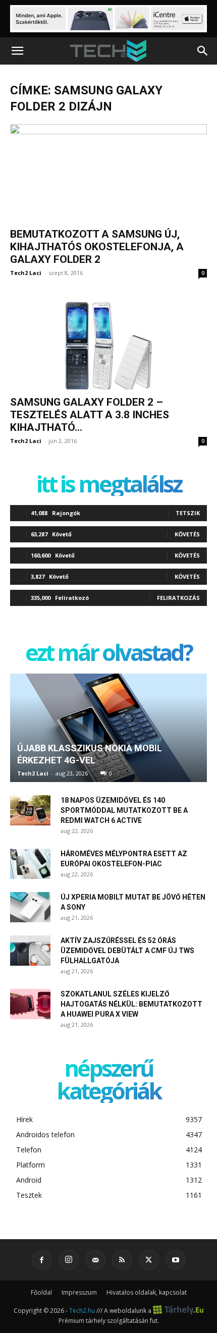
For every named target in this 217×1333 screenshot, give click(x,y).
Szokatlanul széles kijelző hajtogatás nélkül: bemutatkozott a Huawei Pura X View (131, 1004)
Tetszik (188, 513)
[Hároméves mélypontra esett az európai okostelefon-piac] (30, 864)
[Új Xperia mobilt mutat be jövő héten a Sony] (30, 907)
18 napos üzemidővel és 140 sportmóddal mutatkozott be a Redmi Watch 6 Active (124, 810)
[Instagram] (69, 1260)
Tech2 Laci (25, 272)
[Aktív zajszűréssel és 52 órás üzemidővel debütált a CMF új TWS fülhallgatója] (30, 950)
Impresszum (79, 1292)
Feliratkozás (178, 597)
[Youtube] (176, 1260)
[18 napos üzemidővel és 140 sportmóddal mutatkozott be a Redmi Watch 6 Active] (30, 810)
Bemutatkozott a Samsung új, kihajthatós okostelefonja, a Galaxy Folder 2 (97, 246)
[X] (149, 1260)
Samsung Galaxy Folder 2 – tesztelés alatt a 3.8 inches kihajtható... (89, 414)
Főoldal (41, 1292)
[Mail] (95, 1260)
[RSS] (122, 1260)
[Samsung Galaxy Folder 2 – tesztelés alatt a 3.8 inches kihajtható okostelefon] (108, 341)
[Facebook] (42, 1260)
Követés (187, 534)
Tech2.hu (82, 1310)
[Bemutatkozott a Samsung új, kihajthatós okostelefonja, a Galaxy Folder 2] (108, 172)
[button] (17, 51)
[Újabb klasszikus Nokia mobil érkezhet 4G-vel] (108, 728)
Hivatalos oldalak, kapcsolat (146, 1292)
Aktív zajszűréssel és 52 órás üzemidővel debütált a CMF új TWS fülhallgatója (127, 950)
